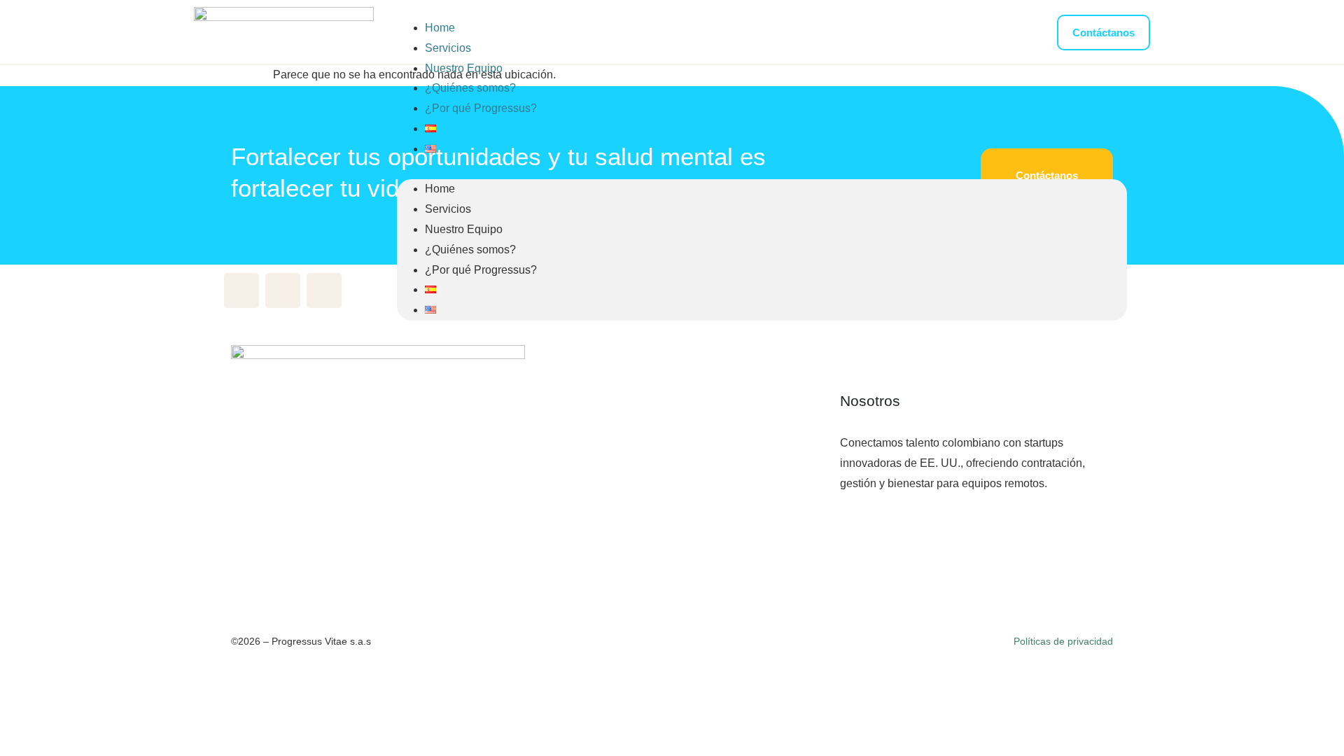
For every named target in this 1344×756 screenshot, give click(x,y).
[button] (762, 170)
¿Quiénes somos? (470, 88)
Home (440, 28)
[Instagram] (324, 290)
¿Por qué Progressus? (481, 108)
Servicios (448, 48)
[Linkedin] (282, 290)
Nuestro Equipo (464, 68)
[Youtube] (241, 290)
